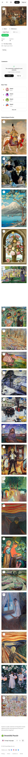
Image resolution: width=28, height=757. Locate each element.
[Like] (4, 9)
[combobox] (16, 32)
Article (21, 753)
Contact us (15, 753)
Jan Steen (10, 45)
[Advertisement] (14, 54)
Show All (14, 109)
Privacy (3, 753)
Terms (8, 753)
